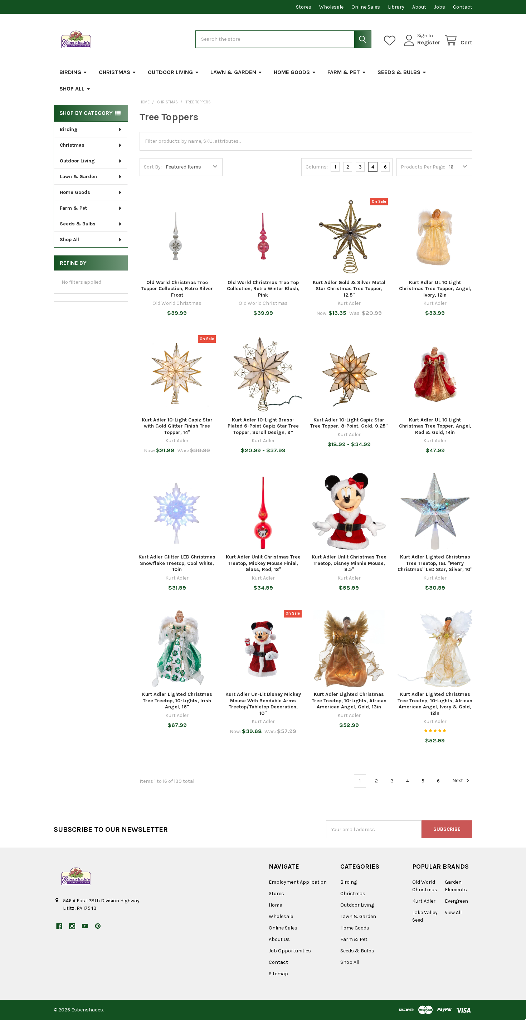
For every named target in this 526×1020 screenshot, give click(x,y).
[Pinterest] (97, 926)
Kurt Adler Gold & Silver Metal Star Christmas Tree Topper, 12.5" (349, 288)
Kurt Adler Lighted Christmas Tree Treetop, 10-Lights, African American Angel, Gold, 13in (349, 700)
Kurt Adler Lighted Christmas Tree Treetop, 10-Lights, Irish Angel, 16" (177, 700)
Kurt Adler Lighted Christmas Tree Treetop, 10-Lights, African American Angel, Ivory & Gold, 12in (435, 703)
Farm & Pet (343, 72)
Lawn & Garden (233, 72)
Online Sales (365, 7)
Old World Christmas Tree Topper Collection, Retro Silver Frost (177, 288)
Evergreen (456, 901)
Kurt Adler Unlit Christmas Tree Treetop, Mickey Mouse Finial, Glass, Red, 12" (263, 563)
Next (458, 781)
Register (428, 42)
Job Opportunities (290, 951)
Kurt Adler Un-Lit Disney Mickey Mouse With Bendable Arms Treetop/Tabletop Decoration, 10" (263, 703)
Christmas (114, 72)
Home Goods (292, 72)
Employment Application (298, 882)
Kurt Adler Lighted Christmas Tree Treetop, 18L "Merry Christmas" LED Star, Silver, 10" (435, 563)
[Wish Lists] (391, 40)
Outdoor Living (170, 72)
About (419, 7)
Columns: (317, 167)
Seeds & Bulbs (399, 72)
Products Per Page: (423, 167)
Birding (70, 72)
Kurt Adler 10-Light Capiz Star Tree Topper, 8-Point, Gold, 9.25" (349, 423)
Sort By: (153, 167)
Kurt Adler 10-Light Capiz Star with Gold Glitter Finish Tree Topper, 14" (177, 426)
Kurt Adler (423, 901)
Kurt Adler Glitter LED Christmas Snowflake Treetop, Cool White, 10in (176, 563)
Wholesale (331, 7)
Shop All (71, 88)
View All (453, 912)
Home (275, 905)
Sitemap (278, 974)
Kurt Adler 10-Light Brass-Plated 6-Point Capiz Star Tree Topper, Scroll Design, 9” (263, 426)
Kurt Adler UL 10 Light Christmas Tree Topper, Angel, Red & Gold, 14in (435, 426)
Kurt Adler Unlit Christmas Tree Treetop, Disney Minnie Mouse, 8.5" (349, 563)
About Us (279, 939)
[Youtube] (85, 926)
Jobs (439, 7)
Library (396, 7)
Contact (462, 7)
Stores (303, 7)
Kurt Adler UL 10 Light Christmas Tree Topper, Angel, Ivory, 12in (435, 288)
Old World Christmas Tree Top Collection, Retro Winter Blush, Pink (263, 288)
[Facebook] (59, 926)
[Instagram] (72, 926)
